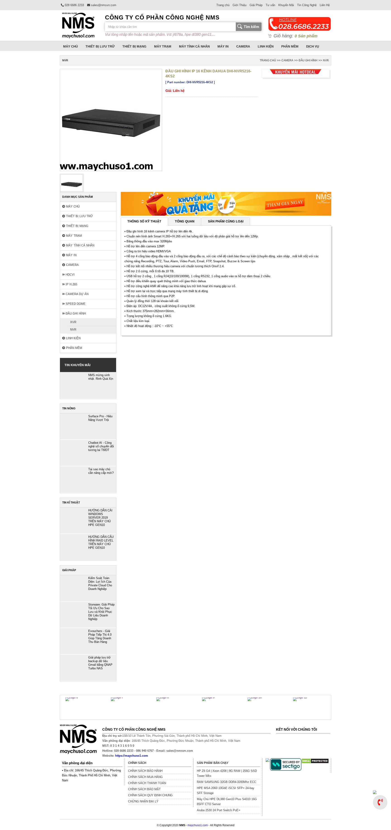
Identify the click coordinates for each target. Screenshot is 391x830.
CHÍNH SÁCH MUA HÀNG (145, 777)
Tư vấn (270, 5)
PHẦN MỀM (289, 46)
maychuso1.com (198, 825)
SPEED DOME (75, 303)
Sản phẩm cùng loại (225, 221)
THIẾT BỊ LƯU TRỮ (100, 46)
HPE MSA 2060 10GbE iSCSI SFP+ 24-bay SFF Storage (225, 790)
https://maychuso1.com (131, 755)
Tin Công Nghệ (307, 5)
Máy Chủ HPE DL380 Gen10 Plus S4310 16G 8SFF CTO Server (227, 801)
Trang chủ (222, 5)
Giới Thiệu (239, 5)
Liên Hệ (325, 5)
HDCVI (70, 274)
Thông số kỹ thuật (144, 221)
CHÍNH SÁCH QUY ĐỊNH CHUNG (150, 795)
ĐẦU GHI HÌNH (308, 60)
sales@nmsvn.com (103, 5)
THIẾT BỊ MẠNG (134, 46)
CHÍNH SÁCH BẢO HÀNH (145, 771)
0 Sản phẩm (306, 36)
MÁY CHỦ (70, 46)
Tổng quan (184, 221)
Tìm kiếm (251, 27)
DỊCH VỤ (312, 46)
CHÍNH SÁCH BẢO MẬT (144, 789)
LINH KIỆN (266, 46)
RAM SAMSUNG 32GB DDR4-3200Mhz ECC (226, 782)
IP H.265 (71, 284)
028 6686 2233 (74, 5)
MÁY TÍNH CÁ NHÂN (194, 46)
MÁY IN (223, 46)
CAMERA (243, 46)
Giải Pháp (256, 5)
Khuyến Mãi (286, 5)
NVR (326, 60)
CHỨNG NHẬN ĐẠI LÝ (143, 801)
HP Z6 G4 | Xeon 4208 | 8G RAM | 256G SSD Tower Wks (227, 773)
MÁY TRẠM (162, 46)
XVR (73, 322)
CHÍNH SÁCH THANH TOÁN (147, 783)
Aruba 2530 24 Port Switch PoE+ (218, 810)
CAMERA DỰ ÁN (76, 294)
